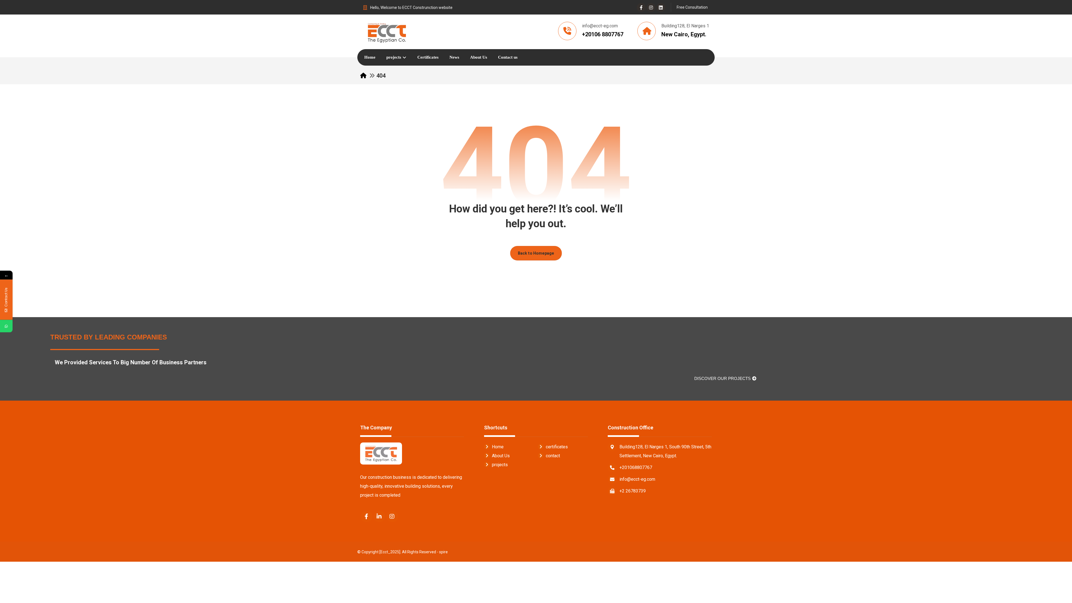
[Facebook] (641, 7)
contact (553, 455)
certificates (557, 446)
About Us (501, 455)
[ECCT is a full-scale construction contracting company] (387, 31)
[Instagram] (651, 7)
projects (500, 464)
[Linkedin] (660, 7)
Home (498, 446)
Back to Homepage (536, 253)
